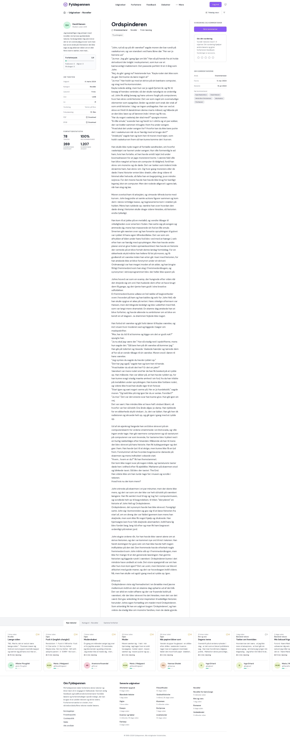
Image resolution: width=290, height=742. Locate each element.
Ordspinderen (129, 24)
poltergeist (119, 35)
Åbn (94, 112)
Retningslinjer (68, 711)
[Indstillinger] (225, 4)
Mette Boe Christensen (203, 98)
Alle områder (68, 725)
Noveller (86, 12)
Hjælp (65, 722)
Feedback (151, 4)
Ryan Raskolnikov (201, 95)
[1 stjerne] (198, 57)
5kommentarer (221, 76)
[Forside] (64, 12)
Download (92, 117)
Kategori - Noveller (90, 623)
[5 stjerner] (213, 57)
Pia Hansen (199, 102)
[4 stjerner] (209, 57)
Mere (181, 4)
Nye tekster (71, 623)
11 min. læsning (146, 30)
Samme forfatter (111, 623)
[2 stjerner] (202, 57)
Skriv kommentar (210, 29)
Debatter (165, 4)
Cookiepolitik (68, 718)
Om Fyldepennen (74, 683)
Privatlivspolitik (69, 714)
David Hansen (215, 95)
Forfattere (136, 4)
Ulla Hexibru (219, 98)
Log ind (215, 4)
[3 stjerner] (205, 57)
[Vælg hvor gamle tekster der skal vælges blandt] (224, 13)
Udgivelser (120, 4)
